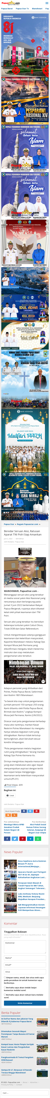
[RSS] (14, 815)
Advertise (33, 1082)
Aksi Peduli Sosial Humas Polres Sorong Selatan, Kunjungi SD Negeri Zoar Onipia (36, 827)
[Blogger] (8, 815)
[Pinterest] (36, 811)
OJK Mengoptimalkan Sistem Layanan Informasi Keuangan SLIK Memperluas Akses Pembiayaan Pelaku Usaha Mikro (31, 910)
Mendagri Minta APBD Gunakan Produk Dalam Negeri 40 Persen (14, 827)
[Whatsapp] (38, 839)
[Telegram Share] (30, 839)
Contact (19, 1084)
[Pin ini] (22, 839)
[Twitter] (30, 811)
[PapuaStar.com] (11, 3)
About (25, 1082)
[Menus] (47, 3)
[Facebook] (24, 811)
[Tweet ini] (15, 839)
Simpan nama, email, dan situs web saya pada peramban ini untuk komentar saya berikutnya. (24, 980)
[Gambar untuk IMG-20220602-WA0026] (25, 551)
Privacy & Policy (7, 1084)
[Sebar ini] (7, 839)
